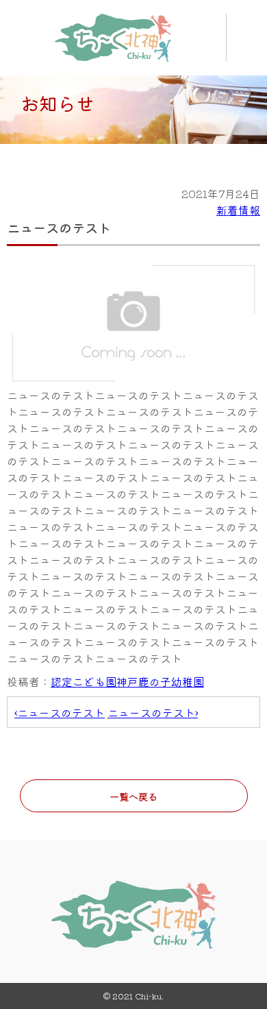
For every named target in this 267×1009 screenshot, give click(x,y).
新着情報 (238, 210)
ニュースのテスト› (152, 712)
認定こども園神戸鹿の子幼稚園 (127, 681)
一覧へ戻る (133, 796)
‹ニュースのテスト (59, 712)
